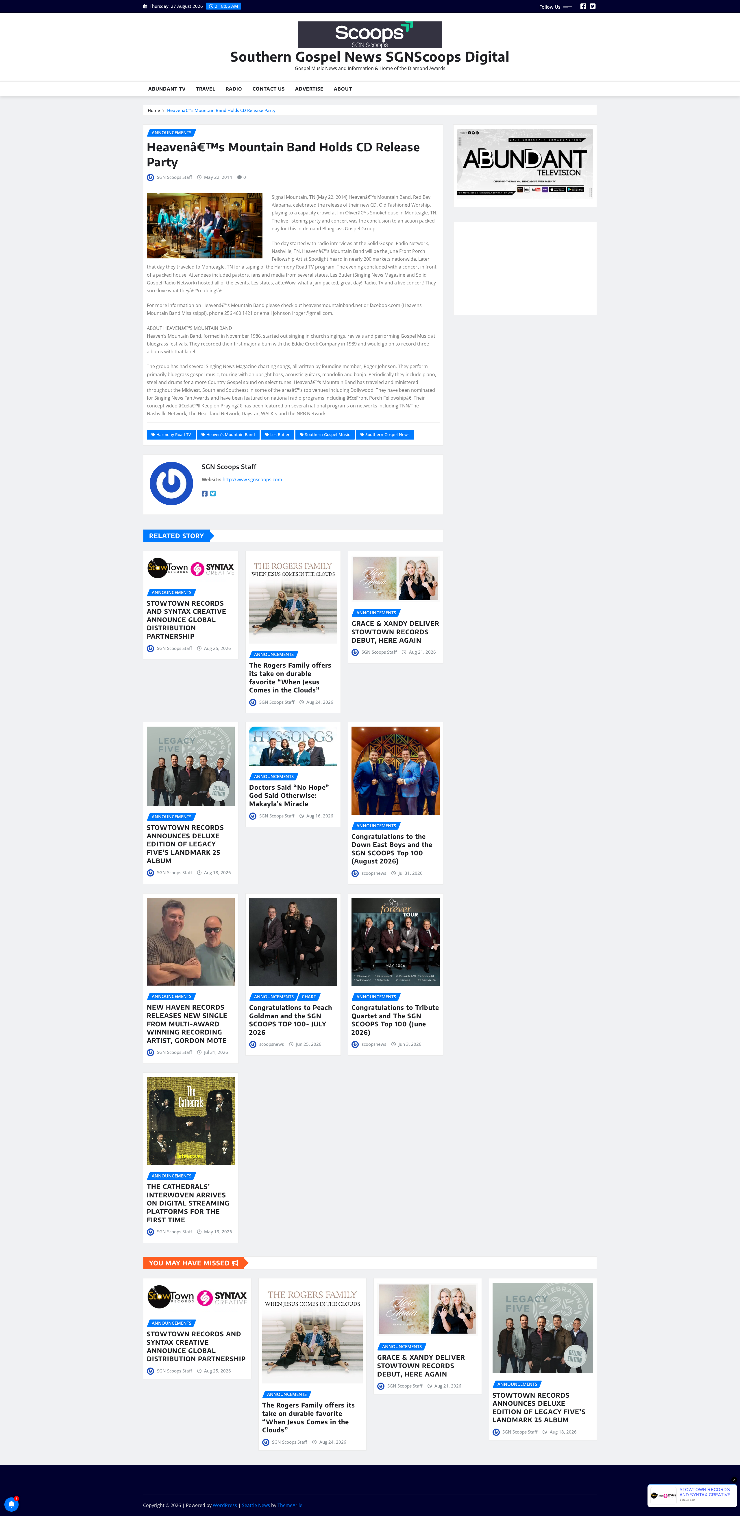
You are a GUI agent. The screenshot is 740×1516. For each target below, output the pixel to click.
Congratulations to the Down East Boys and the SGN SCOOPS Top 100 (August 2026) (392, 848)
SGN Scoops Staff (174, 177)
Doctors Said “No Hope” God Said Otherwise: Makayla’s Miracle (289, 795)
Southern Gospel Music (327, 434)
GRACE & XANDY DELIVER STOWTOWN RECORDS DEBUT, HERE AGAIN (395, 631)
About (343, 89)
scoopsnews (374, 873)
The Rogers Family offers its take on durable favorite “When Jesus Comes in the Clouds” (290, 677)
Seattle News (256, 1505)
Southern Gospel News (387, 434)
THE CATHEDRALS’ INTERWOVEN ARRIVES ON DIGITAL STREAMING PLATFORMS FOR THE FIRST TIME (188, 1202)
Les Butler (280, 434)
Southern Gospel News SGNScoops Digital (370, 56)
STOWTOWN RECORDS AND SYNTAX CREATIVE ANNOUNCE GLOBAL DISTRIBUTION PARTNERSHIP (186, 619)
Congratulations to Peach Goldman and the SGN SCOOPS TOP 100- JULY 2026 (290, 1019)
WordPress (225, 1505)
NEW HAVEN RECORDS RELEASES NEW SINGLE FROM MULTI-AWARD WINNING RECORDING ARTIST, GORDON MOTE (187, 1023)
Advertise (309, 89)
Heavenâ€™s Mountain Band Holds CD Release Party (221, 110)
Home (154, 110)
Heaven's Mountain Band (230, 434)
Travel (205, 89)
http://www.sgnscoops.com (252, 479)
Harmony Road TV (173, 434)
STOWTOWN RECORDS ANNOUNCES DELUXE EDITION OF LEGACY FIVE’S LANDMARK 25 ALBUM (185, 843)
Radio (234, 89)
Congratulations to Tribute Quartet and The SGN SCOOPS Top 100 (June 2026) (395, 1019)
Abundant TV (167, 89)
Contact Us (269, 89)
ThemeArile (290, 1505)
